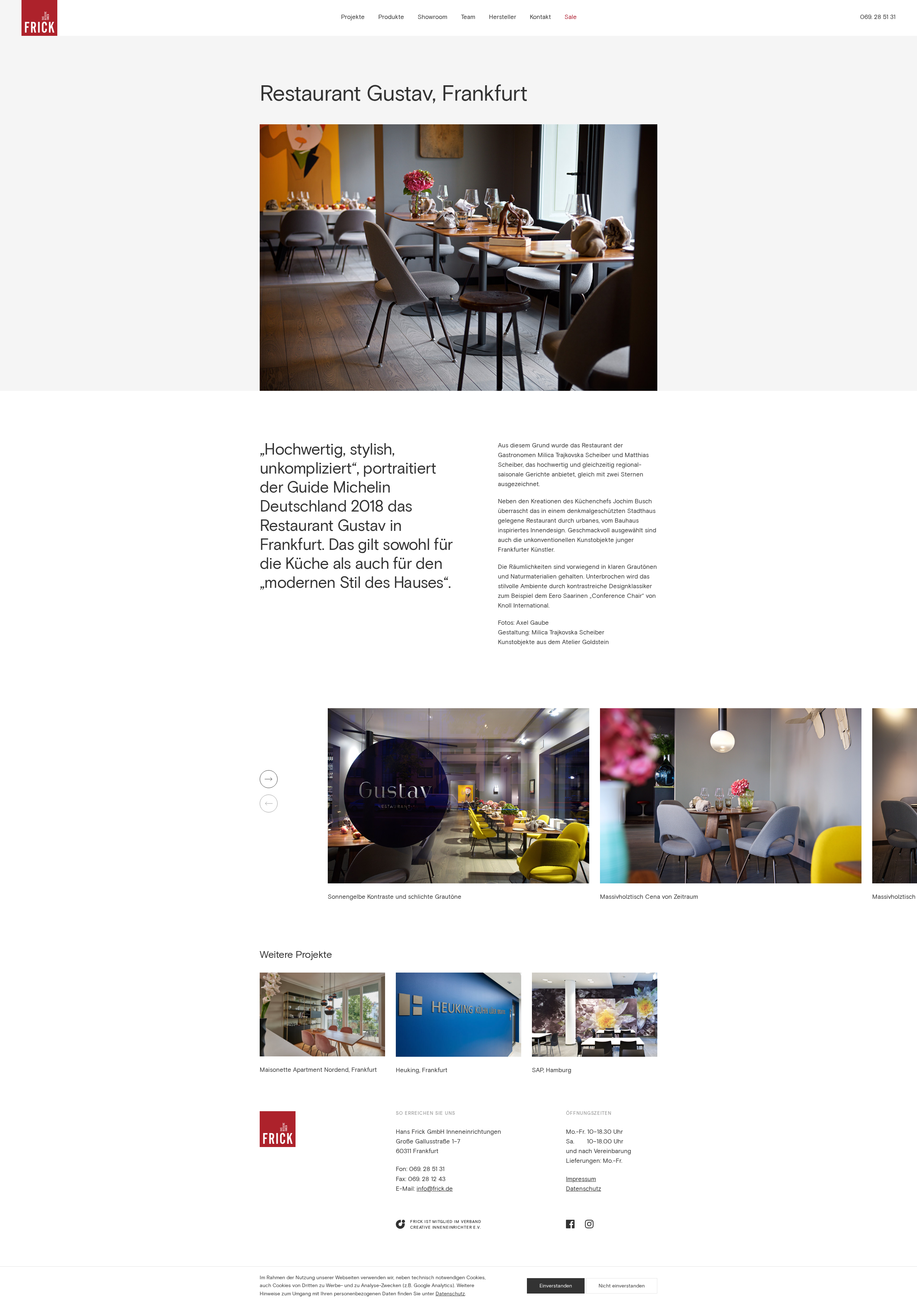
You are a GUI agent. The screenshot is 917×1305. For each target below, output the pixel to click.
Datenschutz (583, 1189)
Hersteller (502, 17)
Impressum (581, 1179)
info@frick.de (435, 1189)
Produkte (391, 17)
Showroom (432, 17)
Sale (571, 17)
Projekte (353, 17)
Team (468, 17)
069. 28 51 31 (878, 17)
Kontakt (540, 17)
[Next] (269, 779)
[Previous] (269, 803)
